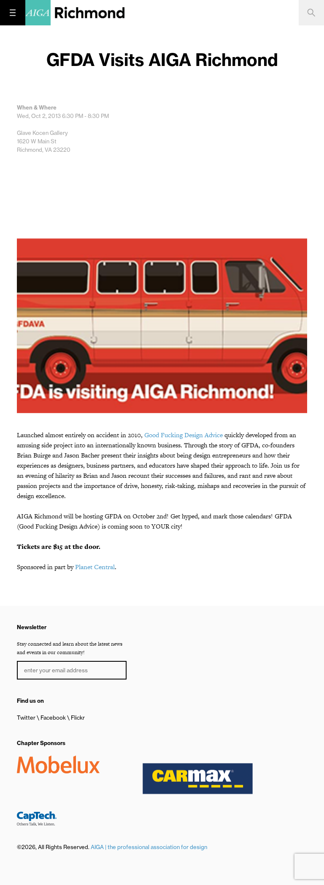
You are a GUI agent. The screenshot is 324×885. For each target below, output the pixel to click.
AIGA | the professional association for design (149, 847)
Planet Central (95, 566)
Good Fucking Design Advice (183, 434)
